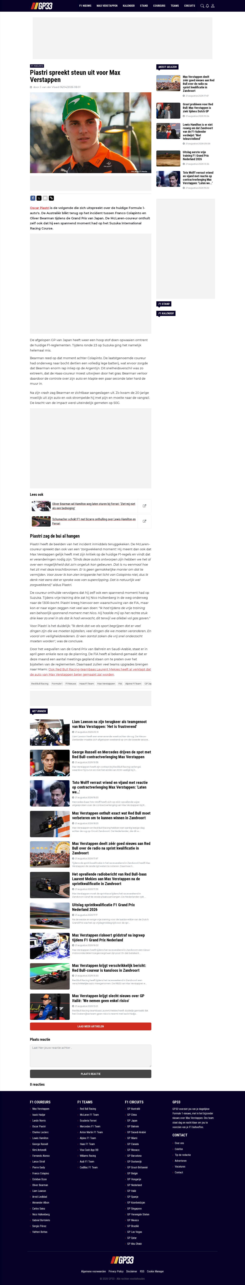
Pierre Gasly (38, 1167)
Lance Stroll (38, 1161)
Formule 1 (57, 683)
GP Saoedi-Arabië (136, 1132)
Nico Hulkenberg (41, 1214)
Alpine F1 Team (133, 683)
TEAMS (175, 5)
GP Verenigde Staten (138, 1214)
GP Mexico (133, 1220)
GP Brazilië (133, 1226)
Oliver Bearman (40, 1185)
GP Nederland (134, 1185)
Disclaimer (131, 1271)
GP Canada (133, 1144)
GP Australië (133, 1108)
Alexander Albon (40, 1202)
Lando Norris (39, 1120)
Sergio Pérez (39, 1226)
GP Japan (150, 683)
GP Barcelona (134, 1155)
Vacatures (180, 1166)
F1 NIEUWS (85, 5)
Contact (179, 1172)
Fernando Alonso (41, 1155)
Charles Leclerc (40, 1132)
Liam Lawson (39, 1191)
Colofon (179, 1149)
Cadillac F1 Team (89, 1167)
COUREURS (159, 5)
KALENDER (129, 5)
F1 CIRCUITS (134, 1102)
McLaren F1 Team (89, 1114)
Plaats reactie (90, 1074)
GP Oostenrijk (134, 1161)
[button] (202, 6)
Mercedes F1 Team (90, 1126)
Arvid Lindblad (39, 1196)
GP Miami (132, 1138)
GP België (132, 1173)
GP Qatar (132, 1238)
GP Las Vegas (134, 1232)
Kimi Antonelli (39, 1150)
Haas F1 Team (87, 683)
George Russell (40, 1144)
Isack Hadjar (38, 1114)
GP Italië (131, 1191)
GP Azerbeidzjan (136, 1202)
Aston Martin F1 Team (91, 1132)
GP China (132, 1114)
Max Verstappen (106, 683)
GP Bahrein (133, 1126)
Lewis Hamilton (40, 1138)
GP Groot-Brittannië (137, 1167)
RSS (142, 1271)
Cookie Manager (155, 1271)
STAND (144, 5)
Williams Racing (88, 1155)
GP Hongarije (134, 1179)
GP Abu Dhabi (134, 1243)
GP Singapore (134, 1208)
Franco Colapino (40, 1173)
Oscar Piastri (39, 208)
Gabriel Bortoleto (41, 1220)
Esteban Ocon (39, 1179)
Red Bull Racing (39, 683)
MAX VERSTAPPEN (107, 5)
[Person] (212, 5)
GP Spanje (132, 1196)
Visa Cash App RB (89, 1150)
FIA (120, 683)
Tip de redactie (183, 1155)
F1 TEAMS (85, 1102)
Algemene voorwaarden (93, 1271)
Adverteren (180, 1160)
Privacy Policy (116, 1271)
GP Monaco (133, 1150)
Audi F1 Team (87, 1161)
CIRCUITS (189, 5)
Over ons (179, 1143)
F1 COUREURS (40, 1102)
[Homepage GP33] (37, 5)
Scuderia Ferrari (88, 1120)
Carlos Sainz (38, 1208)
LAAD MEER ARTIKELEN (91, 1026)
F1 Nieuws (71, 683)
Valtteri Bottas (39, 1232)
